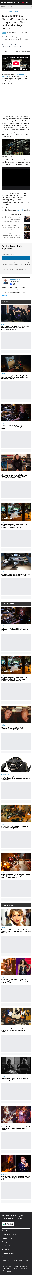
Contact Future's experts (9, 1234)
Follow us (18, 51)
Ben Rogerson (13, 32)
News (4, 33)
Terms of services (22, 262)
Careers (4, 1257)
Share (6, 51)
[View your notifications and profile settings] (19, 2)
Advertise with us (7, 1249)
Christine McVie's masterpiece (17, 7)
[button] (2, 2)
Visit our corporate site (15, 1218)
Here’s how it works (17, 46)
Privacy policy (6, 1242)
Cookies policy (6, 1245)
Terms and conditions (8, 1238)
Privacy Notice (24, 264)
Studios (16, 11)
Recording (9, 11)
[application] (16, 177)
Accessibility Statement (8, 1253)
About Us (4, 1231)
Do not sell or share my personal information (15, 1260)
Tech (3, 11)
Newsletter (27, 51)
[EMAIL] (14, 284)
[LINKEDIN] (11, 284)
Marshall (5, 76)
